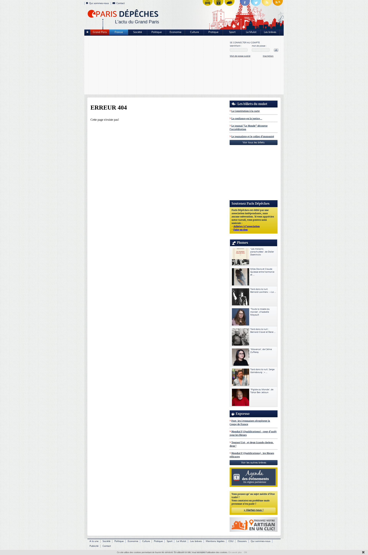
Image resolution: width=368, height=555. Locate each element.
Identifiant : (236, 45)
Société (137, 32)
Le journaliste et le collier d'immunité (252, 136)
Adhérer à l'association (246, 226)
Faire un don (240, 230)
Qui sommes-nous (99, 3)
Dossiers (242, 541)
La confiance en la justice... (246, 118)
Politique (156, 32)
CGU (230, 541)
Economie (175, 32)
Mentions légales (215, 541)
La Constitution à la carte (245, 111)
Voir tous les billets (253, 142)
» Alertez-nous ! (254, 510)
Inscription (268, 56)
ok (276, 50)
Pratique (213, 32)
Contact (120, 3)
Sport (232, 32)
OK (245, 552)
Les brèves (270, 32)
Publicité (94, 546)
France (119, 32)
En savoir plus (235, 552)
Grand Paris (100, 32)
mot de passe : (259, 45)
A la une (94, 541)
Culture (194, 32)
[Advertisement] (157, 65)
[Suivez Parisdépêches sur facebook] (245, 4)
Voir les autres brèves (253, 462)
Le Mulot (251, 32)
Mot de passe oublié (240, 56)
